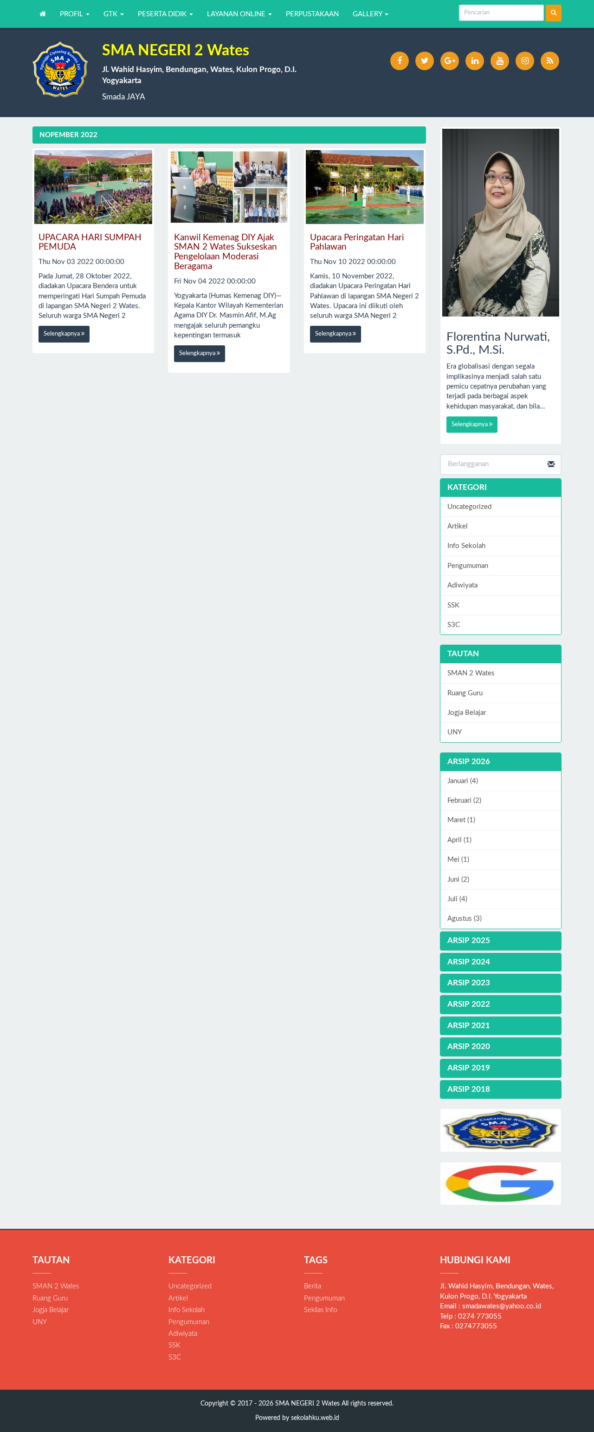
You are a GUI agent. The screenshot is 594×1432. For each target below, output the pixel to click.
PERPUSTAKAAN (312, 14)
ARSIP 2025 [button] (468, 940)
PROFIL (72, 14)
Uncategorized (469, 506)
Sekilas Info (320, 1310)
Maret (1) (461, 820)
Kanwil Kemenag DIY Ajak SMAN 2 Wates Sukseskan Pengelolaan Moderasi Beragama (225, 252)
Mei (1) (458, 859)
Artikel (457, 526)
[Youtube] (500, 61)
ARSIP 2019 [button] (468, 1068)
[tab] (501, 762)
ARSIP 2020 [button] (468, 1046)
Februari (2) (464, 800)
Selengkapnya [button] (62, 334)
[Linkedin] (474, 61)
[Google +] (449, 61)
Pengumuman (467, 565)
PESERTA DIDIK (163, 14)
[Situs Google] (501, 1183)
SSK (453, 605)
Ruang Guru (465, 693)
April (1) (459, 840)
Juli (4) (457, 899)
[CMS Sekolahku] (501, 1130)
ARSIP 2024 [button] (468, 962)
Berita (312, 1286)
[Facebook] (399, 61)
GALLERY (368, 14)
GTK (111, 14)
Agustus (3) (464, 918)
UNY (454, 732)
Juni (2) (458, 879)
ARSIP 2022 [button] (468, 1004)
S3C (453, 624)
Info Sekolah (466, 545)
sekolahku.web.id (315, 1418)
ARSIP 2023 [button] (468, 983)
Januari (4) (462, 781)
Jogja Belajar (466, 712)
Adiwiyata (462, 585)
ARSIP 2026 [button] (468, 761)
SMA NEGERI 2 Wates (306, 1403)
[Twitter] (424, 61)
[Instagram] (525, 61)
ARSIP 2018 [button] (468, 1089)
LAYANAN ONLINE (237, 14)
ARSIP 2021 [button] (468, 1025)
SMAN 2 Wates (471, 673)
